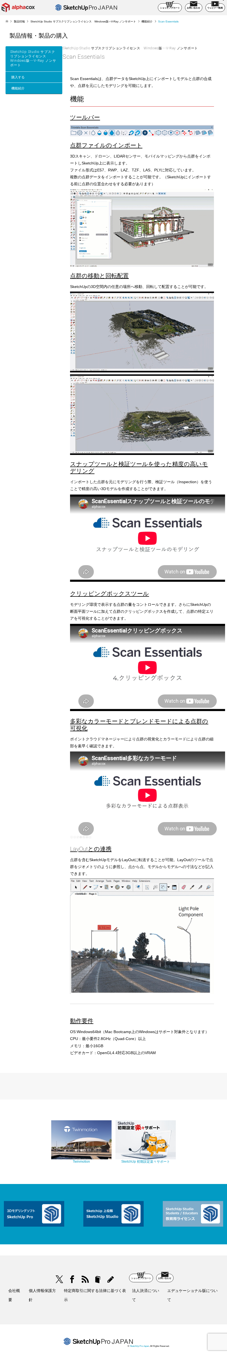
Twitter (59, 1279)
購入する (18, 77)
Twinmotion (81, 1161)
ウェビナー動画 (215, 8)
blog (110, 1279)
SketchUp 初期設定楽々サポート (145, 1161)
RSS (85, 1279)
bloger (98, 1279)
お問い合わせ (193, 8)
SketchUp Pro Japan (139, 1346)
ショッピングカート (170, 8)
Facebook (72, 1279)
